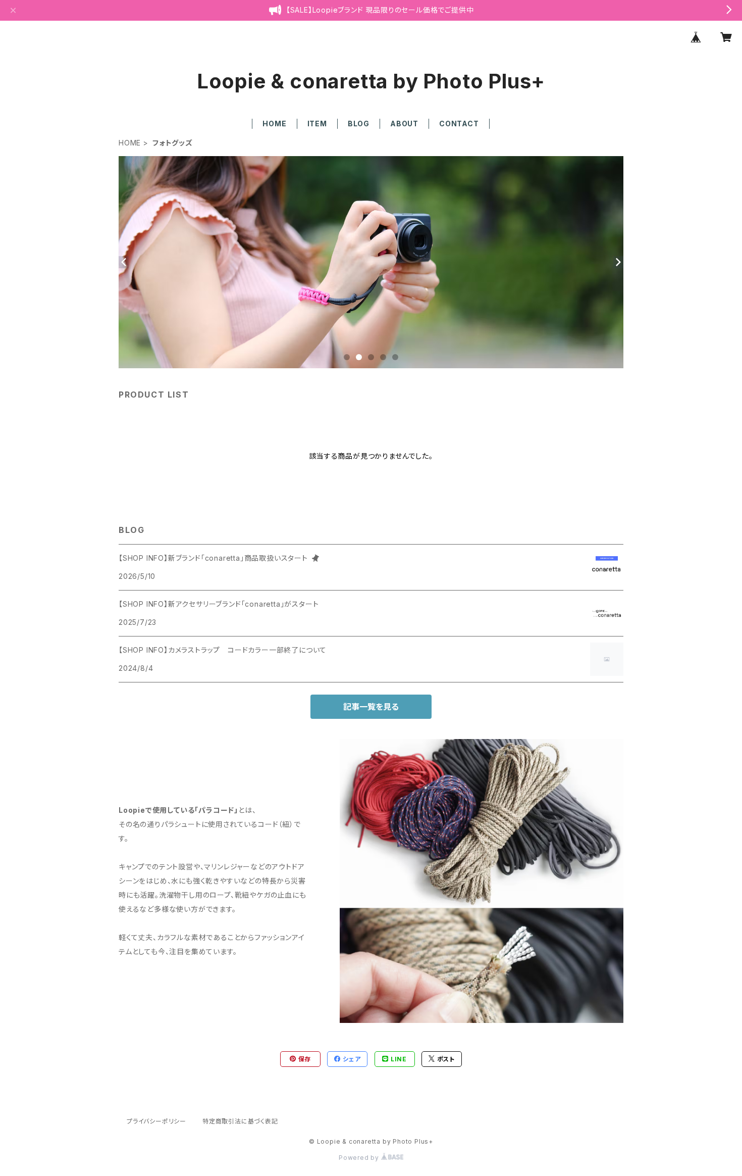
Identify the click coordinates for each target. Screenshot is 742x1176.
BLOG (358, 123)
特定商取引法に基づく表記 (240, 1121)
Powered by (360, 1157)
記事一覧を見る (371, 707)
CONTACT (459, 123)
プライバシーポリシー (156, 1121)
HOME (274, 123)
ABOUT (404, 123)
